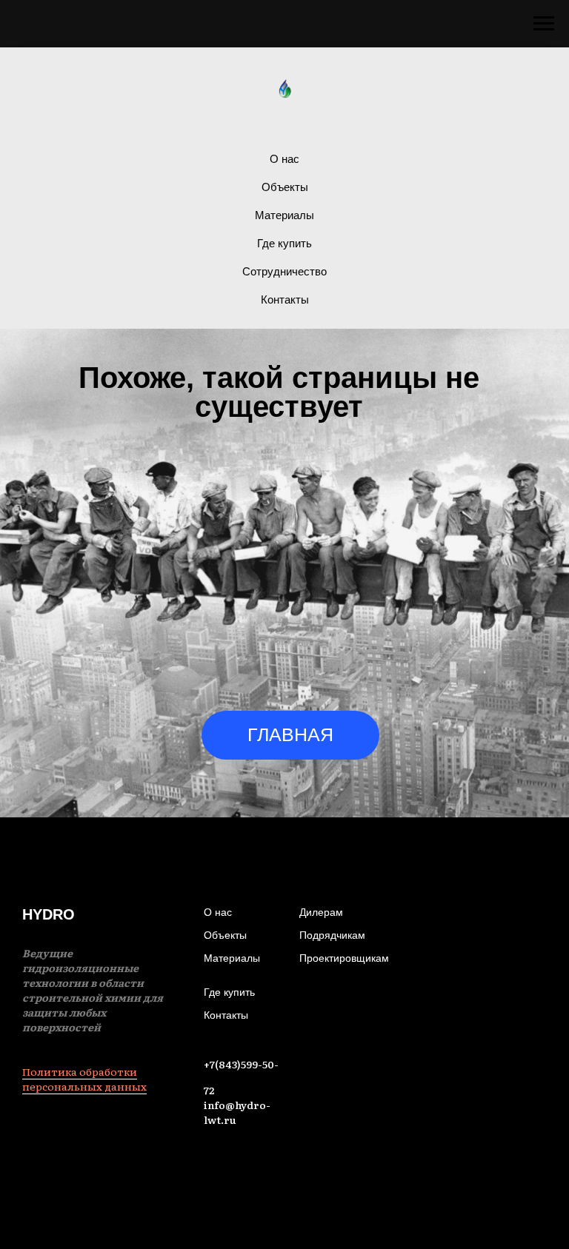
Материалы (284, 215)
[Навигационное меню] (543, 23)
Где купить (284, 243)
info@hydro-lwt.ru (237, 1112)
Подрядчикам (332, 935)
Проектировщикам (344, 958)
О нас (284, 159)
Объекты (285, 187)
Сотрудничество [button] (284, 271)
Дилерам (321, 912)
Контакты (285, 299)
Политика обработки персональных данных (84, 1079)
